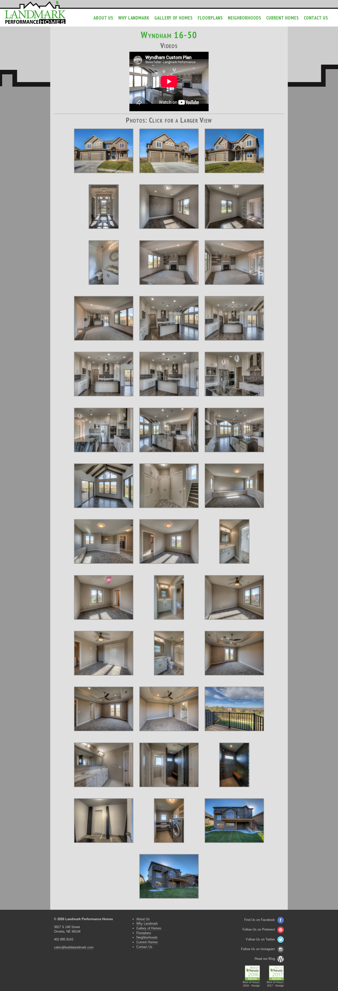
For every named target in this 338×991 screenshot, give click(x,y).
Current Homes (282, 18)
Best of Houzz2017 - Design (275, 984)
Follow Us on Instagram (258, 949)
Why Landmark (133, 18)
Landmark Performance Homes (35, 12)
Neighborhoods (244, 18)
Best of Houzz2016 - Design (251, 984)
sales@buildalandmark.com (74, 947)
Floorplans (210, 18)
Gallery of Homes (173, 18)
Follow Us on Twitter (260, 939)
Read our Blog (265, 959)
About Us (103, 18)
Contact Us (316, 18)
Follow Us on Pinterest (258, 929)
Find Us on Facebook (259, 920)
